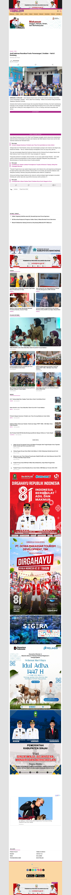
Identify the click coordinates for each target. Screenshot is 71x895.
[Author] (11, 61)
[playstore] (40, 875)
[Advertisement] (35, 39)
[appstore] (30, 875)
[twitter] (30, 870)
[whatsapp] (33, 870)
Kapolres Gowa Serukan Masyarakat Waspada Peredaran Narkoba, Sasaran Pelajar (21, 309)
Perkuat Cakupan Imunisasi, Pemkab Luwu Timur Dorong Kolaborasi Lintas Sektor (33, 145)
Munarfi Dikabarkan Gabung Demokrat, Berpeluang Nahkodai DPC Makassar (32, 222)
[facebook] (28, 870)
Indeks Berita (35, 439)
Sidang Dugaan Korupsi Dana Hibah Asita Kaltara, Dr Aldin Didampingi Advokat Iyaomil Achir (35, 451)
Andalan (16, 189)
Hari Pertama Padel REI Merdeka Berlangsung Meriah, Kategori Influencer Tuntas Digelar (22, 388)
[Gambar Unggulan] (35, 81)
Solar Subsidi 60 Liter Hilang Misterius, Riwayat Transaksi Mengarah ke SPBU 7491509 (47, 289)
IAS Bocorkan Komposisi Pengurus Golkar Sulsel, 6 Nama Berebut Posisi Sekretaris (34, 219)
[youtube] (41, 870)
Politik (15, 51)
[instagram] (38, 870)
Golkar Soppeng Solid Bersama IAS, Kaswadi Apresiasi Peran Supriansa (30, 216)
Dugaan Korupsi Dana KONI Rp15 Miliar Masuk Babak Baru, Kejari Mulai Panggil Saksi (34, 462)
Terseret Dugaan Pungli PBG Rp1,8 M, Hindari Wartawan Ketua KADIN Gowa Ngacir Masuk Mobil (48, 309)
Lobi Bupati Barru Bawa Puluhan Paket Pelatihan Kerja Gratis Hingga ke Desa (32, 181)
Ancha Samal (16, 60)
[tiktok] (43, 870)
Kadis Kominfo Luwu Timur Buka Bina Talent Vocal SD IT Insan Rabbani (28, 347)
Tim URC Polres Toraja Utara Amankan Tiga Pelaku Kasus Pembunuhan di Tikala (22, 289)
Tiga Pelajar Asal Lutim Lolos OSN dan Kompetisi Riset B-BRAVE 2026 (47, 388)
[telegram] (35, 870)
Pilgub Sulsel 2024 (24, 189)
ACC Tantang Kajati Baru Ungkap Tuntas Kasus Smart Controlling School (27, 399)
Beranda (11, 51)
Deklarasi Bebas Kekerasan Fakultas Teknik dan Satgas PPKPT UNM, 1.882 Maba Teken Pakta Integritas (47, 368)
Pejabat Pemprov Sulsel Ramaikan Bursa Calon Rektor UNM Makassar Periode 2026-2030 (35, 467)
